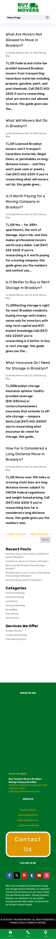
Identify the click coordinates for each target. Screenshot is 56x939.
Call (28, 936)
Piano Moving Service (16, 639)
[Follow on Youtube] (39, 875)
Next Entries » (40, 534)
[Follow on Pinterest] (24, 875)
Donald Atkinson (16, 53)
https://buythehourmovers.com (24, 791)
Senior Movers (12, 618)
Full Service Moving (15, 597)
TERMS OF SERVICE (36, 923)
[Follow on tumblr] (32, 875)
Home (10, 936)
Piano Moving (12, 614)
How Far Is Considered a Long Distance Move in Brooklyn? (26, 454)
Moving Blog (11, 609)
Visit (45, 936)
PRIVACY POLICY (18, 923)
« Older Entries (16, 534)
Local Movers (12, 601)
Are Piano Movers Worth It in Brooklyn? (24, 580)
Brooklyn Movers (13, 631)
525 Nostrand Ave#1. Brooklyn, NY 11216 (28, 785)
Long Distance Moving (16, 635)
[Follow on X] (17, 875)
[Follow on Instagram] (47, 875)
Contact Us (28, 844)
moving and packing (15, 605)
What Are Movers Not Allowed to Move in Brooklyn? (24, 40)
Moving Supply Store (28, 815)
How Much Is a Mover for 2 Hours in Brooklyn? (27, 561)
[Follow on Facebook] (9, 875)
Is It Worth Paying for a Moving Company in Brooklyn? (25, 201)
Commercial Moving (15, 593)
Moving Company (28, 810)
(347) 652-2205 (17, 788)
